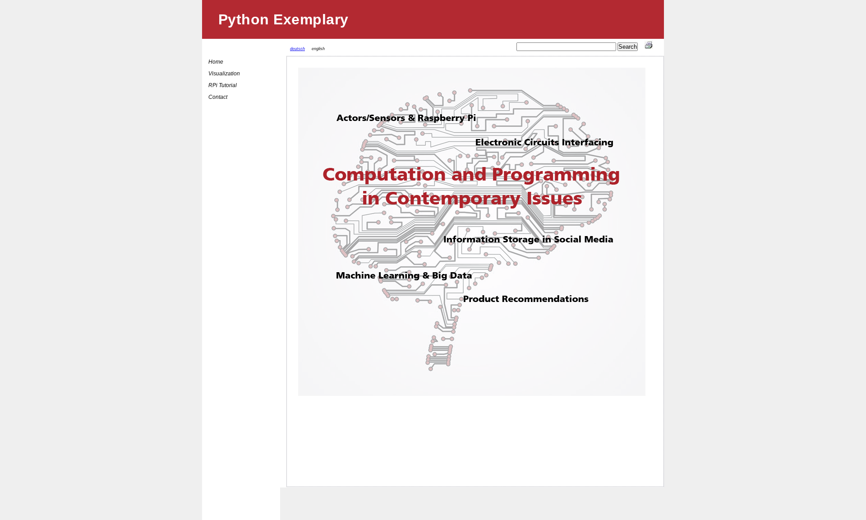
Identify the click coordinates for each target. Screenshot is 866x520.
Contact (217, 97)
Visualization (224, 73)
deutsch (297, 48)
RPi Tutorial (222, 85)
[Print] (649, 47)
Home (215, 62)
